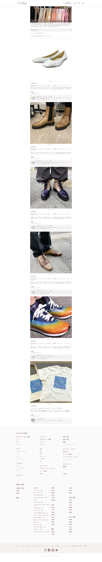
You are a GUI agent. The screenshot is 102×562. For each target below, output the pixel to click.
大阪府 (70, 488)
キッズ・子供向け (67, 454)
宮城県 (17, 493)
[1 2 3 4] (51, 382)
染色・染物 (66, 439)
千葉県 (52, 497)
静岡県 (52, 519)
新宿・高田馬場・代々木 (39, 517)
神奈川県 (53, 500)
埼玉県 (52, 495)
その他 (64, 473)
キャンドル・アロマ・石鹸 (23, 436)
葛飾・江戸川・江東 (38, 510)
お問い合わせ (41, 546)
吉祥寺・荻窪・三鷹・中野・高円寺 (41, 531)
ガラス (41, 473)
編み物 (64, 466)
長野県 (52, 514)
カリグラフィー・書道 (45, 439)
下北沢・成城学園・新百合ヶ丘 (40, 512)
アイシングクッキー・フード (70, 456)
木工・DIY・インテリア (69, 449)
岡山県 (70, 500)
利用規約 (57, 546)
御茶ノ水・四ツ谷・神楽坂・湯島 (41, 519)
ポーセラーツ (19, 475)
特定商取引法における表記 (77, 546)
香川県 (70, 509)
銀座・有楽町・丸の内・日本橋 (40, 497)
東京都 (35, 488)
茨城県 (52, 488)
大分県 (70, 526)
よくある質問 (34, 546)
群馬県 (52, 492)
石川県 (52, 509)
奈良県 (70, 492)
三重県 (52, 524)
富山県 (52, 507)
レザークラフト (44, 466)
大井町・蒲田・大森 (38, 508)
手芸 (41, 449)
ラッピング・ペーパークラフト (47, 468)
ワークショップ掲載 (49, 546)
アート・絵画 (43, 471)
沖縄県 (70, 531)
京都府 (52, 534)
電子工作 (65, 451)
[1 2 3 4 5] (51, 123)
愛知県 (52, 522)
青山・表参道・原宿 (38, 495)
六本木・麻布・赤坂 (38, 492)
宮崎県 (70, 529)
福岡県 (70, 519)
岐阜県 (52, 517)
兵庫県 (70, 490)
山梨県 (52, 512)
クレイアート (43, 436)
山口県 (70, 505)
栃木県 (52, 490)
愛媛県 (70, 512)
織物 (64, 442)
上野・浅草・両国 (38, 524)
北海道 (17, 490)
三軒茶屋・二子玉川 (38, 529)
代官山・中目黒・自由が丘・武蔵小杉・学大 (41, 505)
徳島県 (70, 507)
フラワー (18, 448)
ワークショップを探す (25, 546)
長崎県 (70, 522)
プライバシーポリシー (65, 546)
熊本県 (70, 524)
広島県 (70, 502)
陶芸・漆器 (66, 436)
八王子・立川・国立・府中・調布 (41, 515)
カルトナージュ (67, 464)
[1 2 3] (51, 59)
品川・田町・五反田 (38, 490)
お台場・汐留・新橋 (38, 502)
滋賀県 (52, 531)
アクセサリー (19, 463)
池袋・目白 (36, 522)
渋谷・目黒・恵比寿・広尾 (40, 527)
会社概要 (85, 546)
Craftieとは (17, 546)
